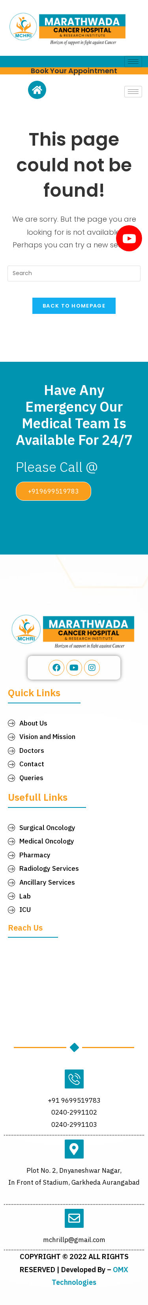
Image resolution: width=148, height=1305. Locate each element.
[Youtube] (74, 668)
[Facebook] (56, 668)
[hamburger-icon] (133, 61)
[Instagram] (92, 668)
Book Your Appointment (74, 71)
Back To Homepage (74, 306)
